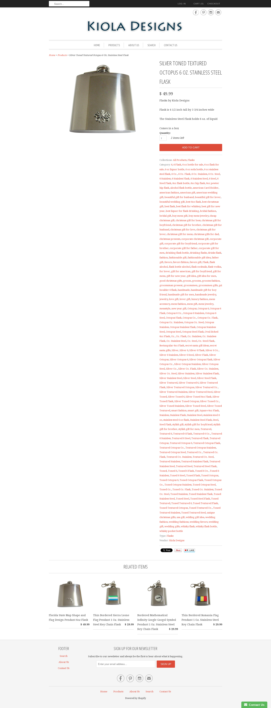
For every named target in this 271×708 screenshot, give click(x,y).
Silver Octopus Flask (200, 359)
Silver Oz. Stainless (207, 368)
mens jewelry (205, 304)
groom (187, 280)
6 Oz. (174, 174)
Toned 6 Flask (186, 470)
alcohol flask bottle (181, 187)
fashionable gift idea (199, 257)
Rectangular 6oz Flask (171, 345)
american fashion (169, 192)
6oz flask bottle (181, 183)
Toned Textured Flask (205, 503)
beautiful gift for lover (208, 197)
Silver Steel (189, 378)
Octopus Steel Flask (193, 331)
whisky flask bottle (206, 526)
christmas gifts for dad (206, 234)
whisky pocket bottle (171, 531)
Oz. (173, 336)
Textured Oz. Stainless (179, 456)
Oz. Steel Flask (206, 341)
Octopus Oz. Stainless (171, 322)
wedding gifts (172, 526)
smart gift (193, 410)
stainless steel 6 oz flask (176, 420)
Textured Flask (200, 438)
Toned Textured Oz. (200, 507)
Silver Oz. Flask (187, 368)
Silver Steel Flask (206, 378)
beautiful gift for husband (179, 197)
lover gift (185, 299)
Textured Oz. (194, 452)
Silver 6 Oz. (212, 350)
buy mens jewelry (199, 215)
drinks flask (214, 252)
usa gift (181, 517)
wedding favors (199, 521)
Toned (163, 470)
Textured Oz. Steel (203, 456)
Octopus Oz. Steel (194, 322)
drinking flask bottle (177, 252)
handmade (184, 290)
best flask (169, 206)
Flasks (191, 160)
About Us (133, 45)
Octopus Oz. (189, 317)
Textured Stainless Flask (194, 461)
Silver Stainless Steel (170, 378)
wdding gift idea (195, 517)
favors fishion (181, 262)
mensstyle (164, 308)
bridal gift (165, 215)
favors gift (195, 262)
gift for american (180, 271)
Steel (215, 420)
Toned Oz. (165, 489)
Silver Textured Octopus (180, 387)
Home (97, 45)
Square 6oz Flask (209, 410)
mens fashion (178, 304)
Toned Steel (182, 498)
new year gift (178, 308)
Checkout (213, 4)
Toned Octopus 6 (168, 480)
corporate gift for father (184, 248)
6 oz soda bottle (194, 169)
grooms (196, 280)
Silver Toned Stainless (171, 406)
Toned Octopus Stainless (178, 484)
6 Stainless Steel (199, 178)
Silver (175, 350)
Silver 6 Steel (186, 355)
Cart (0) (199, 4)
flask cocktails (199, 266)
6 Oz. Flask (184, 174)
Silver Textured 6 (189, 382)
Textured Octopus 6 (181, 443)
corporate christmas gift (195, 239)
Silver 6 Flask (196, 350)
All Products (180, 160)
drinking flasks (198, 252)
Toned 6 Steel (177, 475)
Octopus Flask (174, 317)
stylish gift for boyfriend (198, 424)
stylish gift (178, 424)
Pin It (178, 550)
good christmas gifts (170, 280)
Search (151, 45)
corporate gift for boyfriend (180, 243)
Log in (182, 4)
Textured (206, 429)
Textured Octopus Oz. (171, 447)
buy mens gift (179, 215)
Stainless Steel (194, 415)
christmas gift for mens (180, 234)
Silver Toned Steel (195, 406)
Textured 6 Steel (181, 438)
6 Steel (212, 178)
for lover (164, 271)
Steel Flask (165, 424)
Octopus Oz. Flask (207, 317)
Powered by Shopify (135, 698)
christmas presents (169, 239)
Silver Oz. (171, 368)
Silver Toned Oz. (209, 401)
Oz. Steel (192, 341)
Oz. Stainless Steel (176, 341)
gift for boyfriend (202, 271)
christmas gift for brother (186, 225)
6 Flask (177, 164)
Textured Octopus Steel (172, 452)
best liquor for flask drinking (182, 211)
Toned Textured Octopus (173, 507)
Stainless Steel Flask (201, 420)
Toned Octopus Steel (204, 484)
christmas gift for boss (188, 220)
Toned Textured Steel (193, 512)
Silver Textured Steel (201, 392)
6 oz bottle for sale (192, 164)
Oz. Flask (181, 336)
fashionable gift (178, 257)
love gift (173, 299)
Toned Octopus (209, 475)
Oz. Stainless (194, 336)
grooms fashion (211, 280)
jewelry (163, 299)
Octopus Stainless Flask (183, 327)
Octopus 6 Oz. (174, 313)
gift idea (191, 276)
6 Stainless (165, 178)
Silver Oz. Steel (168, 373)
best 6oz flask (193, 201)
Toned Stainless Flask (201, 494)
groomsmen (190, 285)
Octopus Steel (173, 331)
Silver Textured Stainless (173, 392)
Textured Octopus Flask (206, 443)
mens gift (192, 304)
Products (114, 45)
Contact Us (170, 45)
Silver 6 (184, 350)
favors (168, 262)
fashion (163, 257)
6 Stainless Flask (181, 178)
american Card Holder (205, 187)
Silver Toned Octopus (186, 401)
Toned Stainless (179, 494)
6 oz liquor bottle (174, 169)
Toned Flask (193, 475)
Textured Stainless (169, 461)
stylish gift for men (188, 429)
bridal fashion (208, 211)
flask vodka (214, 266)
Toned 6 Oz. (202, 470)
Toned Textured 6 (181, 503)
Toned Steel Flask (200, 498)
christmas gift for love (182, 229)
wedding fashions (179, 521)
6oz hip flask (198, 183)
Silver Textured (168, 382)
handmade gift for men (181, 294)
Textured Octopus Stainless (200, 447)
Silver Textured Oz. (206, 387)
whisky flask (188, 526)
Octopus (192, 308)
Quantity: (165, 133)
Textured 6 (165, 433)
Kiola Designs (176, 540)
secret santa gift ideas (197, 345)
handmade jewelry (205, 294)
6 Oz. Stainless (199, 174)
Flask (206, 262)
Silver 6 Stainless (168, 355)
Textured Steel (184, 466)
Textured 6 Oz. (201, 433)
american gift (187, 192)
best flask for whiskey (188, 206)
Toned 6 (172, 470)
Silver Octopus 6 (179, 359)
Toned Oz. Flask (181, 489)
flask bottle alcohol (179, 266)
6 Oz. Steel (214, 174)
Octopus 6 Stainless (193, 313)
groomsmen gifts (208, 285)
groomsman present (171, 285)
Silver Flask (201, 355)
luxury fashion (199, 299)
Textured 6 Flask (182, 433)
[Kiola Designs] (135, 26)
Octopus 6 (203, 308)
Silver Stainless (186, 373)
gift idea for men (206, 276)
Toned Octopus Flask (191, 480)
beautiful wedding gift (172, 201)
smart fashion (179, 410)
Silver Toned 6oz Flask (198, 396)
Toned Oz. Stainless (202, 489)
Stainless (164, 415)
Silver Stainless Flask (207, 373)
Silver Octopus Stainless (187, 364)
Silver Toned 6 (176, 396)
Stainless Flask (178, 415)
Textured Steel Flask (205, 466)
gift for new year (176, 276)
